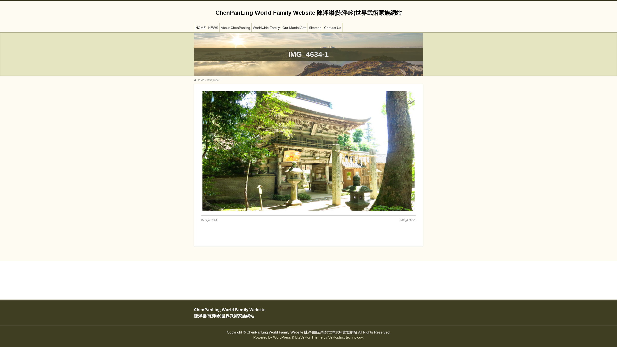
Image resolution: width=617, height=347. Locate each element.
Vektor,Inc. (336, 337)
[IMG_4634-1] (308, 151)
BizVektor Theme (308, 337)
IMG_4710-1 (408, 220)
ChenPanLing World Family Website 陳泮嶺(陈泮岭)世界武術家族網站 (308, 12)
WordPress (282, 337)
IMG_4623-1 (209, 220)
